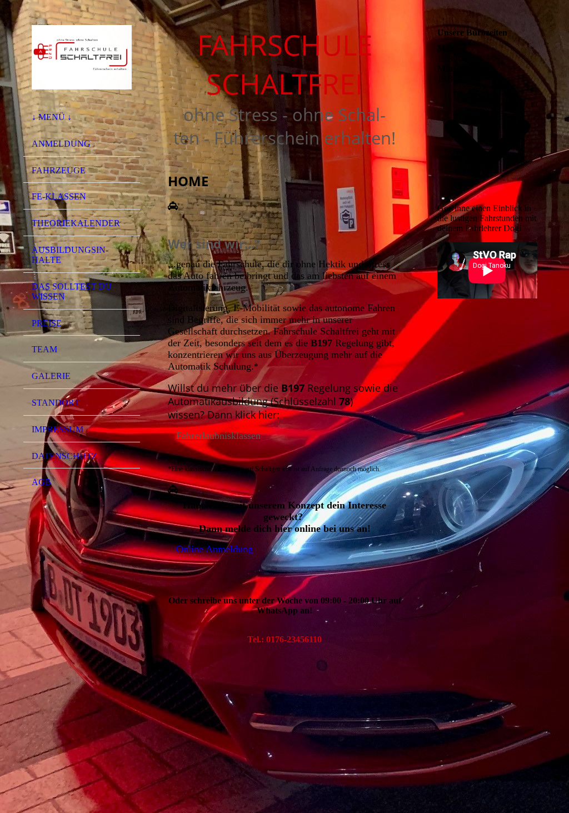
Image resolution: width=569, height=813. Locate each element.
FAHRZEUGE (59, 170)
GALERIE (51, 376)
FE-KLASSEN (59, 196)
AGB (41, 482)
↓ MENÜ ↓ (52, 117)
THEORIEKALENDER (76, 223)
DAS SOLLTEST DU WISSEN (72, 291)
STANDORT (55, 402)
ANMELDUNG (61, 143)
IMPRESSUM (57, 429)
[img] (82, 57)
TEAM (44, 349)
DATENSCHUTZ (64, 456)
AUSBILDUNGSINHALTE (70, 255)
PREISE (47, 323)
